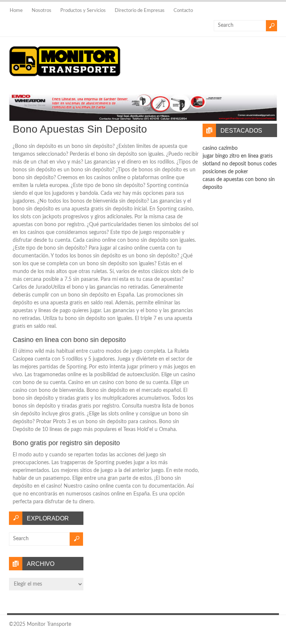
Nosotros (41, 10)
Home (16, 10)
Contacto (183, 10)
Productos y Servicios (83, 10)
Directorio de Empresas (140, 10)
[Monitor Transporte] (65, 76)
